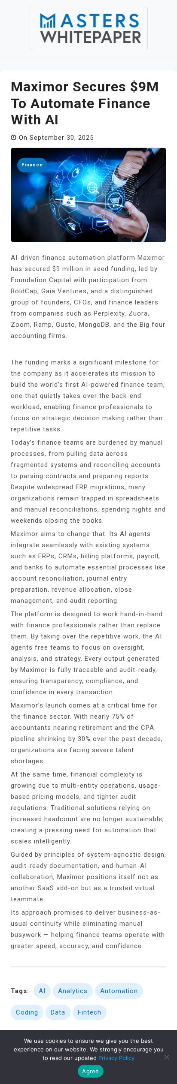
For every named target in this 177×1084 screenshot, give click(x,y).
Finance (32, 165)
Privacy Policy (116, 1057)
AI (42, 991)
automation (119, 991)
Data (58, 1012)
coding (27, 1012)
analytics (73, 991)
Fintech (89, 1012)
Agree (90, 1071)
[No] (166, 1057)
